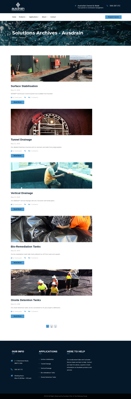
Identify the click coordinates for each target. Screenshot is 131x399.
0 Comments (34, 97)
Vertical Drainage (22, 193)
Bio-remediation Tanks (26, 246)
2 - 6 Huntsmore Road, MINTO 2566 (21, 362)
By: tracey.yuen (17, 97)
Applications (33, 17)
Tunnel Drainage (21, 139)
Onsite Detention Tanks (26, 300)
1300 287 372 (18, 369)
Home (14, 17)
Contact (53, 17)
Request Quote (113, 17)
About (44, 17)
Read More (17, 102)
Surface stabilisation (24, 86)
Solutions (22, 37)
